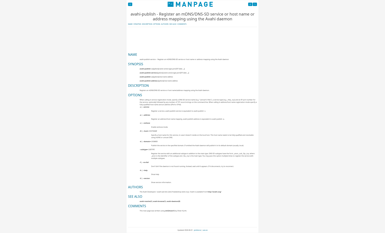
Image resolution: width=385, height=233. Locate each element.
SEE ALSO (172, 24)
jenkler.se (197, 230)
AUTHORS (165, 24)
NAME (130, 24)
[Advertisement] (192, 47)
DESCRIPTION (147, 24)
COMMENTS (181, 24)
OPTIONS (156, 24)
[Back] (130, 4)
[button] (250, 4)
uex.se (205, 230)
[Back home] (190, 4)
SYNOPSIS (137, 24)
